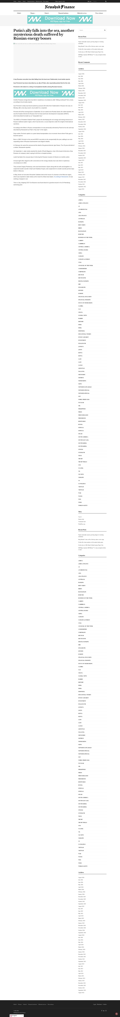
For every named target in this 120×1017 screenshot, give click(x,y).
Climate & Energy (84, 259)
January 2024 (81, 148)
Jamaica (81, 346)
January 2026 (81, 90)
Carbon (80, 240)
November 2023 (82, 153)
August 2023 (81, 160)
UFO (79, 465)
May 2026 (80, 81)
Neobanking (82, 381)
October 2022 (81, 184)
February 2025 (81, 117)
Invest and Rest (83, 337)
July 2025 (80, 105)
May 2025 (80, 110)
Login (90, 1)
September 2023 (82, 158)
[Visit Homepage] (60, 6)
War (79, 493)
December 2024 (82, 122)
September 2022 (82, 186)
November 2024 (82, 124)
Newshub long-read (84, 387)
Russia (80, 424)
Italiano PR (82, 343)
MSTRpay (81, 377)
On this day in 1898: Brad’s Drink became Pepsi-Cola (90, 52)
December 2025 (82, 93)
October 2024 (81, 126)
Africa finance (83, 203)
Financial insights (84, 300)
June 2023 (80, 165)
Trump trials (82, 462)
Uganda (80, 468)
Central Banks (83, 250)
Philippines (82, 409)
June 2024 (80, 136)
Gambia (80, 306)
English (14, 1015)
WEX (79, 499)
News (80, 384)
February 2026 (81, 88)
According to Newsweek (61, 176)
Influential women (84, 334)
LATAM (80, 365)
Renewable (82, 421)
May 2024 (80, 138)
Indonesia (81, 331)
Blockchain (82, 231)
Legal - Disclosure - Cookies (100, 1004)
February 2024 (81, 146)
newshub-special (83, 393)
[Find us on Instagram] (106, 1011)
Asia (79, 212)
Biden (80, 228)
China (80, 253)
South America (83, 437)
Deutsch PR (82, 278)
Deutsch (81, 275)
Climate (81, 256)
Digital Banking (83, 281)
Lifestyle (81, 368)
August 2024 (81, 131)
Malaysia (81, 371)
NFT (79, 396)
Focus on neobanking (85, 303)
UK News (81, 474)
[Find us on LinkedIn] (103, 1011)
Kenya (80, 353)
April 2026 (80, 83)
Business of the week (85, 237)
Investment (82, 340)
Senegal (81, 427)
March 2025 (81, 114)
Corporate (82, 272)
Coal (80, 262)
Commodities (82, 268)
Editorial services (39, 1)
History (81, 321)
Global (14, 1)
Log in (79, 517)
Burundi (81, 234)
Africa (80, 200)
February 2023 (81, 174)
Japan (80, 349)
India (80, 324)
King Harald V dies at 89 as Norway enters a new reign (91, 46)
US (79, 480)
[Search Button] (105, 1)
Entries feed (81, 519)
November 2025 (82, 95)
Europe (80, 293)
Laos (79, 359)
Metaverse (81, 374)
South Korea (82, 443)
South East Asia (83, 440)
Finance (19, 1)
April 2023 (80, 170)
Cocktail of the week (85, 265)
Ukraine (81, 477)
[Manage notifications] (116, 1014)
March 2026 (81, 86)
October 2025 (81, 98)
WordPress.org (81, 524)
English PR (81, 287)
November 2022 (82, 182)
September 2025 (82, 100)
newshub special (83, 390)
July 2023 (80, 162)
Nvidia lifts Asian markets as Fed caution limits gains (90, 49)
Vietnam (81, 487)
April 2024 (80, 141)
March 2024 (81, 143)
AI (79, 206)
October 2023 (81, 155)
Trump (80, 459)
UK (79, 471)
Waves (80, 496)
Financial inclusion (31, 1)
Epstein (80, 290)
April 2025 (80, 112)
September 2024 (82, 129)
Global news (82, 315)
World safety (83, 505)
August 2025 (81, 102)
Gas (79, 309)
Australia (81, 218)
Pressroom (82, 418)
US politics (82, 483)
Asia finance (82, 215)
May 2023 (80, 167)
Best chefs (81, 225)
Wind (80, 502)
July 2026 (80, 76)
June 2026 (80, 78)
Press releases (46, 1)
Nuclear (81, 402)
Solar (80, 434)
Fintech (24, 1)
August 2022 (81, 189)
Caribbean (81, 243)
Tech (80, 455)
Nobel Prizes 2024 (83, 399)
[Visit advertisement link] (60, 19)
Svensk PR (81, 452)
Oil (79, 406)
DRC (79, 284)
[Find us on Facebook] (101, 1011)
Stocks (80, 449)
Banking (81, 222)
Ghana (80, 312)
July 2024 (80, 134)
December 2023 (82, 150)
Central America (84, 247)
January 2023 (81, 177)
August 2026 (81, 74)
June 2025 (80, 107)
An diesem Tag (82, 209)
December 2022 (82, 179)
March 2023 (81, 172)
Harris (80, 318)
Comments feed (82, 521)
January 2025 (81, 119)
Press (80, 412)
